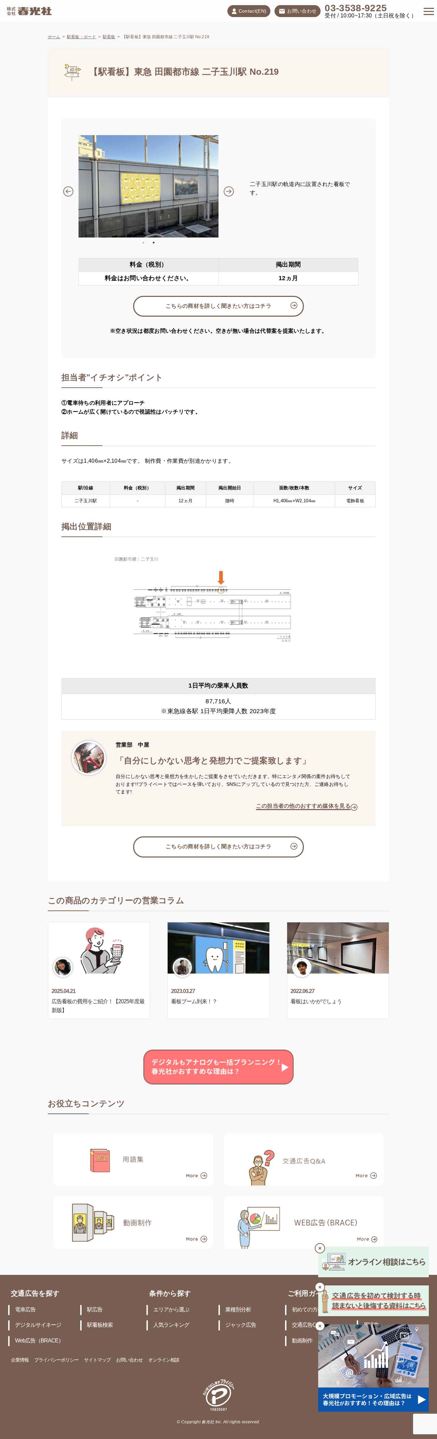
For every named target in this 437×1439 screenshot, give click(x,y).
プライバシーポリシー (56, 1360)
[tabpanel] (148, 186)
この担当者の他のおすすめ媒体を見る (303, 806)
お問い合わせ (301, 11)
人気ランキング (171, 1325)
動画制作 (302, 1341)
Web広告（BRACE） (39, 1341)
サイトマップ (97, 1360)
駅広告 (94, 1310)
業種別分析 (238, 1310)
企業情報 (20, 1360)
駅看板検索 (100, 1325)
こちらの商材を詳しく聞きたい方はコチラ (218, 306)
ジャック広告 (240, 1325)
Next (223, 186)
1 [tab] (143, 242)
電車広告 (25, 1310)
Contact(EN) (253, 11)
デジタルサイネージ (38, 1325)
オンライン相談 (163, 1360)
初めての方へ (307, 1310)
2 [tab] (153, 242)
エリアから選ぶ (171, 1310)
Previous (73, 186)
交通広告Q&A (307, 1325)
